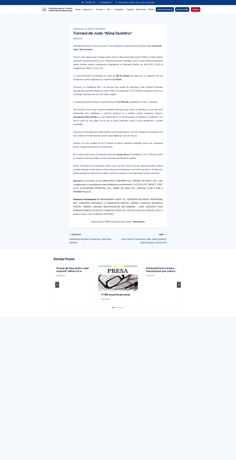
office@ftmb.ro (105, 2)
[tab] (113, 307)
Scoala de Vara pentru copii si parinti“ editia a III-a (72, 269)
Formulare (119, 9)
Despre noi (87, 9)
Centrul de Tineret (164, 9)
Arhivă (151, 9)
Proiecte (99, 9)
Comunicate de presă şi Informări (89, 29)
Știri (109, 9)
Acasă (78, 9)
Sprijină (130, 9)
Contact (195, 9)
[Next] (179, 285)
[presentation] (118, 277)
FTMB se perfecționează (115, 294)
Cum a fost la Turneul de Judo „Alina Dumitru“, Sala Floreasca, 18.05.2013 (144, 239)
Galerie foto (141, 9)
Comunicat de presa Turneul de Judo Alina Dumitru (90, 239)
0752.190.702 (88, 2)
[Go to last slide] (57, 285)
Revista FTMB (182, 9)
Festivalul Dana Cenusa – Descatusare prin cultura (161, 269)
